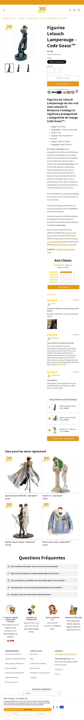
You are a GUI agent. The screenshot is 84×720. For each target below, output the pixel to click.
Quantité (50, 66)
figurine (56, 245)
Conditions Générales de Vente (15, 659)
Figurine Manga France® (9, 18)
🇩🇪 (13, 641)
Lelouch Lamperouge (56, 62)
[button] (4, 10)
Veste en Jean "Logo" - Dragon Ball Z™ (56, 542)
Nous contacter (35, 668)
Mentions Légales (11, 668)
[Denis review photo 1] (52, 324)
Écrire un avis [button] (63, 287)
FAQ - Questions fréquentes (14, 663)
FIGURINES (21, 18)
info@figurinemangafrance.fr (66, 654)
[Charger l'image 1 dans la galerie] (9, 68)
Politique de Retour (11, 677)
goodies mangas (67, 245)
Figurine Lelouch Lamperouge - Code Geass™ (54, 18)
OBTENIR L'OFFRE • (63, 439)
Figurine (59, 249)
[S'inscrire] (58, 693)
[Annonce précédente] (4, 2)
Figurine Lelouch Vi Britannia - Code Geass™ (68, 417)
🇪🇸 (10, 641)
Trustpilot (33, 677)
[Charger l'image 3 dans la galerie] (28, 68)
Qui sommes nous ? (11, 682)
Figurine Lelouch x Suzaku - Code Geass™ (20, 542)
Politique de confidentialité (14, 673)
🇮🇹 (8, 641)
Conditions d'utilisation (13, 654)
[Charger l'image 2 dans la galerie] (19, 68)
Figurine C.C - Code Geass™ (68, 429)
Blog (31, 659)
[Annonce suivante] (80, 2)
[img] (52, 300)
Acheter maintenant (63, 84)
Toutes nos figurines (33, 18)
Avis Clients (34, 654)
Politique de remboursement (40, 673)
